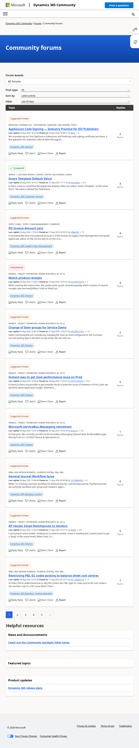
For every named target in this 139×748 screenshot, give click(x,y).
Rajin (73, 133)
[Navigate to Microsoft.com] (15, 5)
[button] (119, 6)
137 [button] (88, 331)
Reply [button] (20, 153)
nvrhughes (75, 182)
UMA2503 (75, 232)
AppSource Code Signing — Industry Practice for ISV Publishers (54, 129)
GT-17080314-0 (78, 579)
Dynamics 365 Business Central (26, 494)
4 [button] (87, 282)
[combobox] (69, 81)
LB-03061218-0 (77, 331)
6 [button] (78, 133)
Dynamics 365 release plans (25, 688)
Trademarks (125, 726)
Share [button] (50, 153)
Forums (37, 23)
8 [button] (86, 480)
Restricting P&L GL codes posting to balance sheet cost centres (54, 576)
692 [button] (80, 530)
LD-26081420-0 (77, 282)
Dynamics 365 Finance (21, 295)
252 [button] (82, 430)
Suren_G (74, 430)
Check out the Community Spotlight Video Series (39, 642)
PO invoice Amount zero (26, 228)
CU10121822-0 (77, 381)
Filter (9, 101)
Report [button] (62, 153)
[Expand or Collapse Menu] (5, 14)
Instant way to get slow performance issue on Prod (45, 377)
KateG (74, 530)
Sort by (10, 95)
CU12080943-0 (77, 480)
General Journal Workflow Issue (31, 476)
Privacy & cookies (86, 726)
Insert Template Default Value (30, 179)
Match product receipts (25, 278)
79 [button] (82, 232)
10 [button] (87, 579)
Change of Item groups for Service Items (37, 327)
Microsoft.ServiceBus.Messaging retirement (40, 427)
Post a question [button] (119, 5)
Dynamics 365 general (21, 146)
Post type (12, 90)
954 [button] (88, 381)
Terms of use (107, 726)
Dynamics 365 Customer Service (26, 196)
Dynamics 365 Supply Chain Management (31, 246)
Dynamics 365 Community (54, 5)
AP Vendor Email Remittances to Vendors (38, 526)
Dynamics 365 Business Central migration (31, 593)
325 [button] (84, 182)
